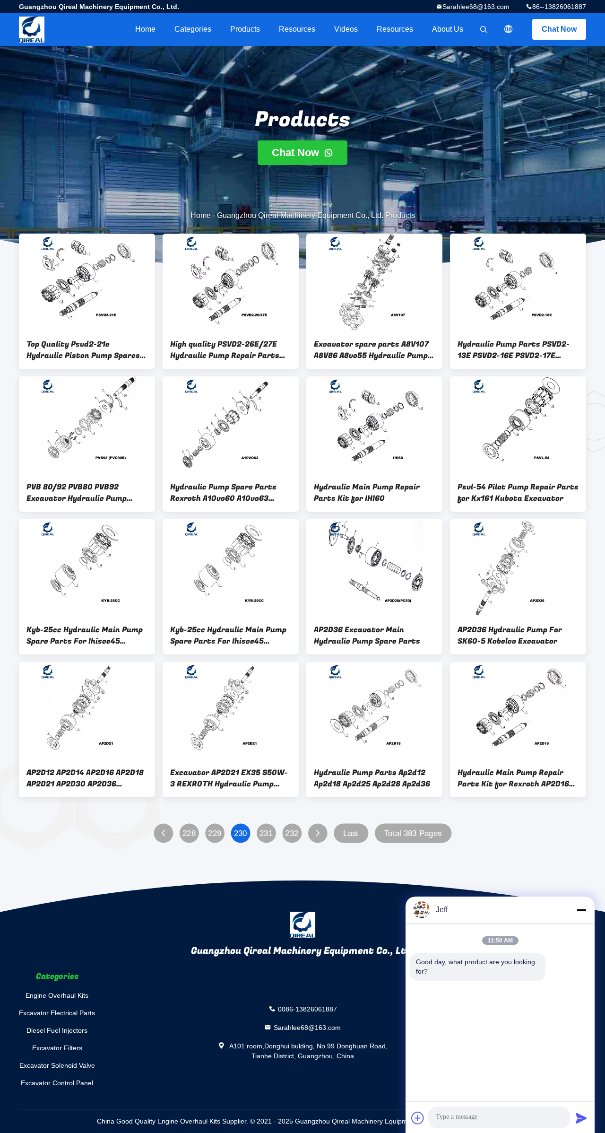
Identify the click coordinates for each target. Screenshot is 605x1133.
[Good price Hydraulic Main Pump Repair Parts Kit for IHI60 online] (374, 425)
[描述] (508, 29)
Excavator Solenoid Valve (57, 1065)
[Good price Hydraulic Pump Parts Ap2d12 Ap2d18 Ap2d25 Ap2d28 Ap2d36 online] (374, 710)
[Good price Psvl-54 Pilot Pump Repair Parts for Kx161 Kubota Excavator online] (518, 425)
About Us (447, 29)
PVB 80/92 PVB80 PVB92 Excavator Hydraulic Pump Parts (76, 492)
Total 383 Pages (413, 833)
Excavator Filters (57, 1048)
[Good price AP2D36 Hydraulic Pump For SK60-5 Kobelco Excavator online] (518, 568)
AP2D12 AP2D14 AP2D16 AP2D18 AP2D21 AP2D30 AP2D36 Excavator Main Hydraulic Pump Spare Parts (86, 778)
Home (145, 29)
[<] (163, 833)
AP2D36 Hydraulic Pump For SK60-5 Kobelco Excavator (510, 635)
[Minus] (581, 909)
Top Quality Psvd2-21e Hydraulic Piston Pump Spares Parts (83, 350)
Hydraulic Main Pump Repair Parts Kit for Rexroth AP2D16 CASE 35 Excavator (513, 778)
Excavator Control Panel (57, 1083)
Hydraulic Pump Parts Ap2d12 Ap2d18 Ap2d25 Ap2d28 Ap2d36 (372, 778)
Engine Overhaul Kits (57, 995)
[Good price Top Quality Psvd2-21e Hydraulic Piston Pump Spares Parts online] (87, 282)
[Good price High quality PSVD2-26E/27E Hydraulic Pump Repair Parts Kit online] (231, 282)
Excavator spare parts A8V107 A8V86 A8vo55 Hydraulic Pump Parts (371, 350)
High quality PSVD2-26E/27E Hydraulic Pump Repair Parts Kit (224, 350)
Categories (192, 29)
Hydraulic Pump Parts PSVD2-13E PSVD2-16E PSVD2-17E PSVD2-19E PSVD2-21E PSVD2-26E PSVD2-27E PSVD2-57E (514, 350)
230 (240, 833)
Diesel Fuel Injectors (56, 1030)
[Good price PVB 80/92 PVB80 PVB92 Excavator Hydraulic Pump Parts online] (87, 425)
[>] (317, 833)
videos (346, 29)
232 (291, 833)
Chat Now (559, 29)
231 (266, 833)
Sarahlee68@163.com (476, 6)
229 (214, 833)
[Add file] (417, 1117)
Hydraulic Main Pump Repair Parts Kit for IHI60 (367, 492)
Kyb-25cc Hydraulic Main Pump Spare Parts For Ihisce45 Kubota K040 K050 (84, 635)
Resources (297, 29)
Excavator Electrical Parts (57, 1013)
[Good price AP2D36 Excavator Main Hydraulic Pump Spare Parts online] (374, 568)
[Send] (581, 1117)
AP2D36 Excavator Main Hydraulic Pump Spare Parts (367, 635)
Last (350, 833)
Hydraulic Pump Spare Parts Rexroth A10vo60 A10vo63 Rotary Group (223, 492)
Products (245, 29)
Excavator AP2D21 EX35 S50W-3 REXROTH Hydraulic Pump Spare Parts (229, 778)
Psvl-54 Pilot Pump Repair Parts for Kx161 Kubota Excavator (518, 492)
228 (189, 833)
